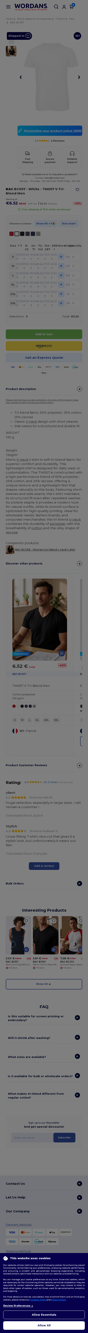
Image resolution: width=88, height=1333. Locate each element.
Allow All (44, 1325)
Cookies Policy (38, 1300)
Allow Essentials (44, 1314)
